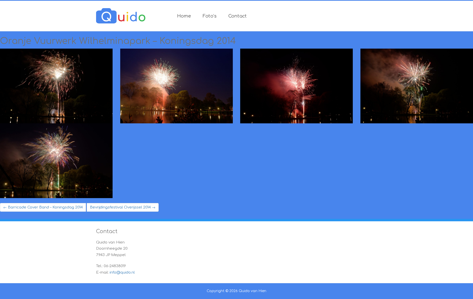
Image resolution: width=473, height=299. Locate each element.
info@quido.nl (122, 272)
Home (184, 16)
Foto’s (210, 16)
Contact (237, 16)
